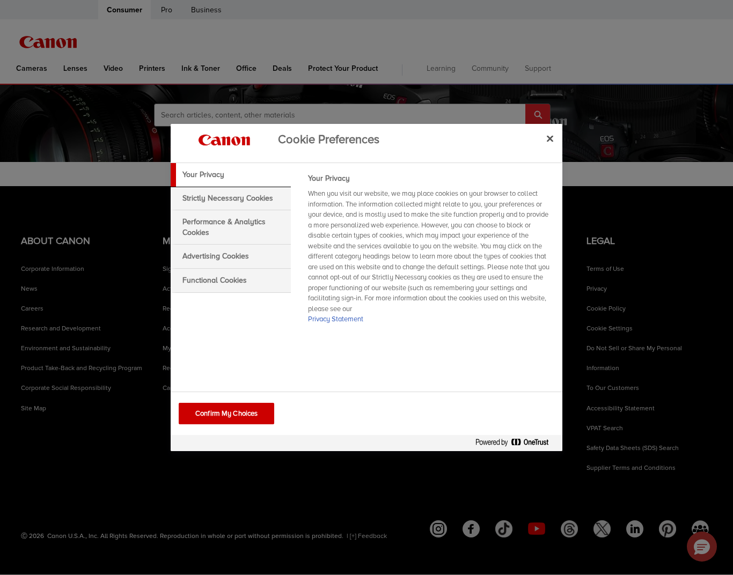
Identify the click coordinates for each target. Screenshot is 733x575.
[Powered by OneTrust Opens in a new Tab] (516, 444)
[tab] (231, 175)
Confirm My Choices (226, 413)
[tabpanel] (431, 252)
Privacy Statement (335, 319)
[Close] (550, 138)
